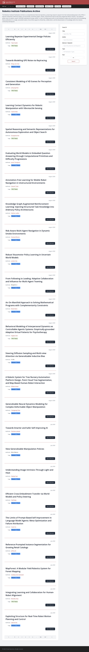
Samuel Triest (14, 186)
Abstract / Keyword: (67, 43)
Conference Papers (20, 6)
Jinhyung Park (14, 87)
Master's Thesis (16, 66)
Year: (63, 54)
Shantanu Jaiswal (15, 431)
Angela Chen (14, 335)
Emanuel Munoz (15, 237)
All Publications (11, 6)
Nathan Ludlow (15, 213)
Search (73, 61)
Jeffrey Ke (13, 551)
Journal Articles (30, 6)
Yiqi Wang (13, 500)
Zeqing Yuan (14, 476)
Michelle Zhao (14, 598)
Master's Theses (49, 6)
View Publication (50, 49)
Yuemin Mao (14, 111)
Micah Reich (14, 309)
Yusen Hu (13, 527)
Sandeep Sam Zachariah (17, 575)
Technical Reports (67, 6)
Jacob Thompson (15, 162)
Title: (63, 31)
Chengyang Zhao (15, 410)
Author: (64, 37)
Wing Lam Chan (15, 64)
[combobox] (67, 57)
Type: (63, 48)
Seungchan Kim (15, 135)
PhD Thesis (15, 46)
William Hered (14, 386)
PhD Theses (57, 6)
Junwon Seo (14, 261)
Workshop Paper (39, 6)
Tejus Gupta (14, 43)
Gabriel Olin (14, 622)
